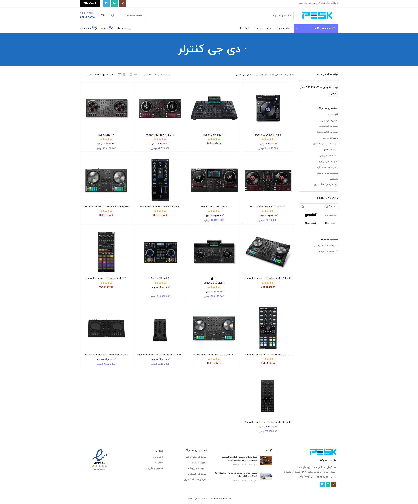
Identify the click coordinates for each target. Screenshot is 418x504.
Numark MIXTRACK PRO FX (160, 135)
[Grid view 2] (130, 75)
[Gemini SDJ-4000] (160, 252)
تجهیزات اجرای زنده (328, 120)
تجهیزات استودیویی (328, 126)
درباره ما (159, 462)
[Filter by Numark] (309, 223)
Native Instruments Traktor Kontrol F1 (106, 278)
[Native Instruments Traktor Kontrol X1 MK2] (268, 328)
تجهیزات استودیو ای (196, 456)
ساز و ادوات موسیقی (327, 167)
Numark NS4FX (106, 135)
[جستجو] (113, 15)
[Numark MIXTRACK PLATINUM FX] (268, 180)
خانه (292, 74)
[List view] (135, 75)
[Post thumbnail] (266, 460)
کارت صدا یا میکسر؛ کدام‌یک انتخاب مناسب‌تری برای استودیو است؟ (240, 458)
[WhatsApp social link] (114, 3)
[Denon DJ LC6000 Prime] (268, 108)
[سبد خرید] (102, 15)
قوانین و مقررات (155, 468)
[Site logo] (317, 15)
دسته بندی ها (279, 74)
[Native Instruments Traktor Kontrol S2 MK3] (106, 180)
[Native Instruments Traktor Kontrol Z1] (160, 180)
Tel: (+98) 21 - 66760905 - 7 (315, 477)
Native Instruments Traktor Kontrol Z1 (160, 206)
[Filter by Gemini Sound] (309, 215)
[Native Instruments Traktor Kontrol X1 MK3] (268, 395)
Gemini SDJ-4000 (160, 278)
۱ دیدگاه (236, 464)
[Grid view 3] (124, 75)
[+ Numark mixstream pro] (214, 180)
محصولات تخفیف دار (324, 245)
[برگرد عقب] (244, 49)
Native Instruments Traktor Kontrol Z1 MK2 (160, 354)
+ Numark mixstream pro (214, 206)
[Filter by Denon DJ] (329, 215)
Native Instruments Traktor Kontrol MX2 (106, 354)
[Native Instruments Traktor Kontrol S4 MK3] (268, 252)
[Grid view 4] (119, 75)
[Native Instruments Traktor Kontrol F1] (106, 252)
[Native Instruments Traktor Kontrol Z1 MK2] (160, 328)
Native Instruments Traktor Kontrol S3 (214, 354)
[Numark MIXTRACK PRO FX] (160, 108)
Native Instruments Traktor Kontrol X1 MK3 (268, 422)
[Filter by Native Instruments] (329, 223)
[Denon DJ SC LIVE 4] (214, 252)
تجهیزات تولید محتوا (327, 132)
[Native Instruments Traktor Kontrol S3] (214, 328)
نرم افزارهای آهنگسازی (195, 479)
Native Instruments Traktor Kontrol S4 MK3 (268, 278)
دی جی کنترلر (329, 149)
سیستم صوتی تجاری (327, 173)
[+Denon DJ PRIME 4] (214, 108)
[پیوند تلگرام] (106, 3)
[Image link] (323, 451)
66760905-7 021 (89, 17)
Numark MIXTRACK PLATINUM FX (268, 206)
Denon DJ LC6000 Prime (268, 135)
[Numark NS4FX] (106, 108)
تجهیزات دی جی (330, 138)
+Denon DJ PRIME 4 (214, 135)
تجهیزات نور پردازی (328, 161)
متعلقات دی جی (328, 155)
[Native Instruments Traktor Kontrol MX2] (106, 328)
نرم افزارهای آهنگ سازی (326, 184)
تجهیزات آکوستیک (197, 474)
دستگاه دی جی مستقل (324, 143)
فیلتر (333, 93)
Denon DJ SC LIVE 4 (214, 283)
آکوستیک (333, 114)
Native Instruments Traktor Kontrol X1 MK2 (268, 354)
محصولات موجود (326, 251)
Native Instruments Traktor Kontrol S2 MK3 (106, 206)
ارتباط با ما (157, 456)
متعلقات (334, 179)
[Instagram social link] (122, 3)
